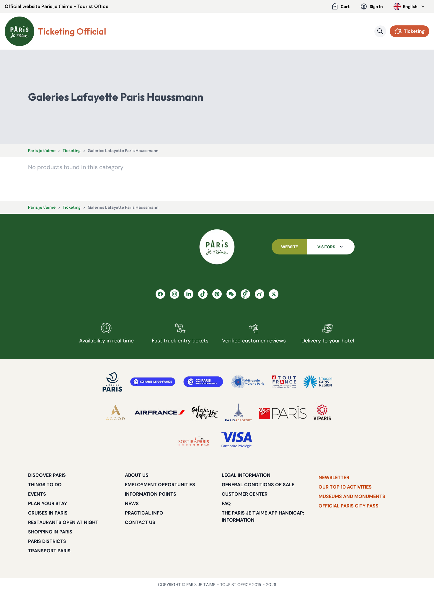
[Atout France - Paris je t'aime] (284, 381)
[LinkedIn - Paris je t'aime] (188, 294)
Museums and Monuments (352, 496)
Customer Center (244, 494)
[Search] (380, 31)
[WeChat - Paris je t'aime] (231, 294)
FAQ (226, 503)
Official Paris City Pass (348, 506)
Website (289, 246)
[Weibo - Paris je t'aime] (259, 294)
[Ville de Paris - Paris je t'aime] (112, 381)
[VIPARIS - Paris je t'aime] (322, 412)
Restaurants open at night (63, 522)
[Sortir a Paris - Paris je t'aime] (193, 440)
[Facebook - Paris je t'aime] (160, 294)
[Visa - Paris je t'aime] (237, 440)
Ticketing (72, 150)
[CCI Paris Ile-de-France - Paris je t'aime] (153, 381)
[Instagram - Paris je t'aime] (174, 294)
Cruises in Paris (48, 513)
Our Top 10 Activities (345, 487)
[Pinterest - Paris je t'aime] (217, 294)
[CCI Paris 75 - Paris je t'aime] (203, 381)
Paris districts (47, 541)
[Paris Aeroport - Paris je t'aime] (238, 412)
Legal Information (246, 475)
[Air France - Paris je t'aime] (160, 412)
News (132, 503)
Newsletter (334, 477)
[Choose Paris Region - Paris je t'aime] (318, 381)
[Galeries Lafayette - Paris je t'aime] (205, 412)
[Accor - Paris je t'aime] (115, 412)
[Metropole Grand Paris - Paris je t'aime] (248, 381)
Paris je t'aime (42, 150)
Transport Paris (49, 551)
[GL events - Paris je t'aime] (282, 412)
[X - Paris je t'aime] (273, 294)
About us (137, 475)
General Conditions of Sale (258, 484)
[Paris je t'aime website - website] (19, 31)
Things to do (45, 484)
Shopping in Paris (50, 532)
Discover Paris (47, 475)
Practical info (144, 513)
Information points (150, 494)
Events (37, 494)
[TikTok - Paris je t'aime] (203, 294)
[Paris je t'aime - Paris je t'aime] (217, 247)
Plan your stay (47, 503)
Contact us (140, 522)
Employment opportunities (160, 484)
